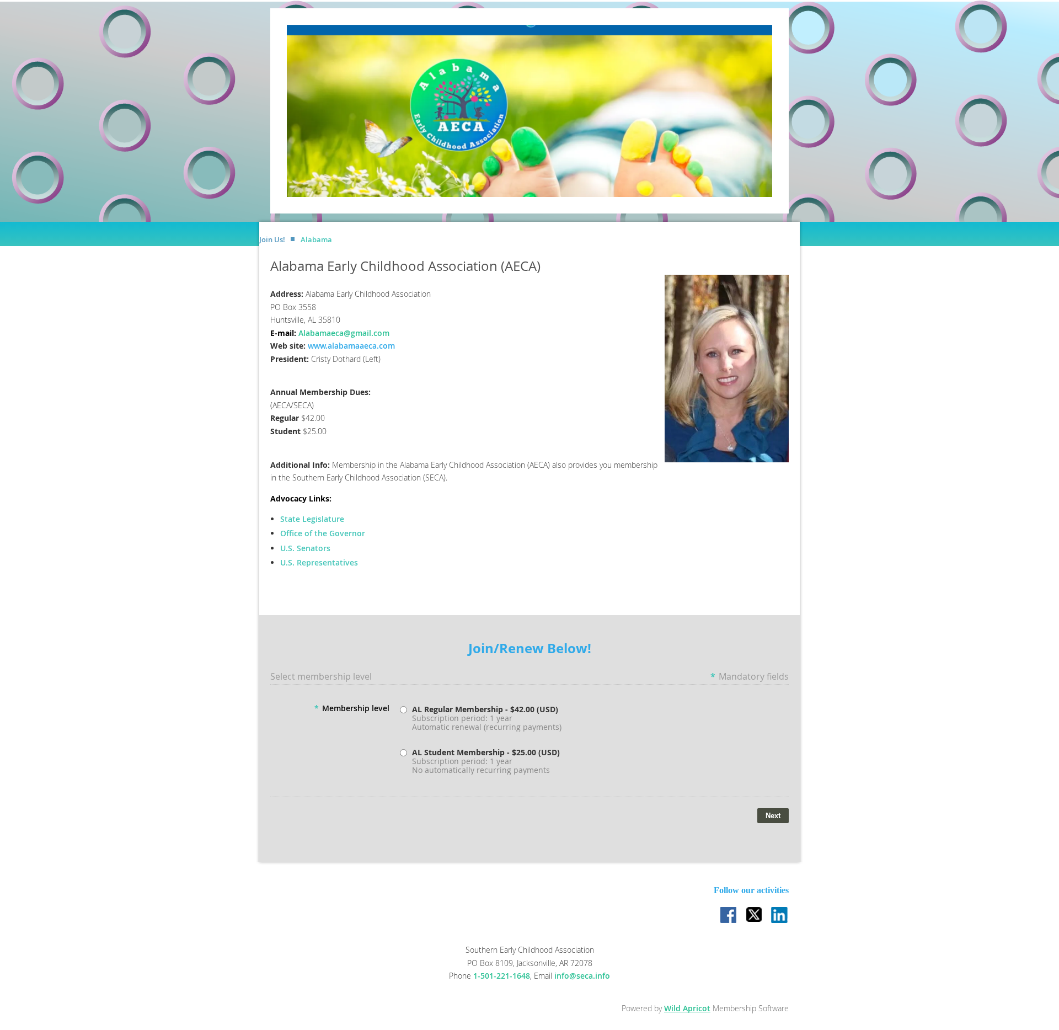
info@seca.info (582, 975)
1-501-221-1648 (501, 975)
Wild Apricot (687, 1008)
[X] (754, 916)
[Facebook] (729, 916)
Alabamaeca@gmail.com (343, 333)
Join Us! (272, 239)
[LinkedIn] (780, 916)
